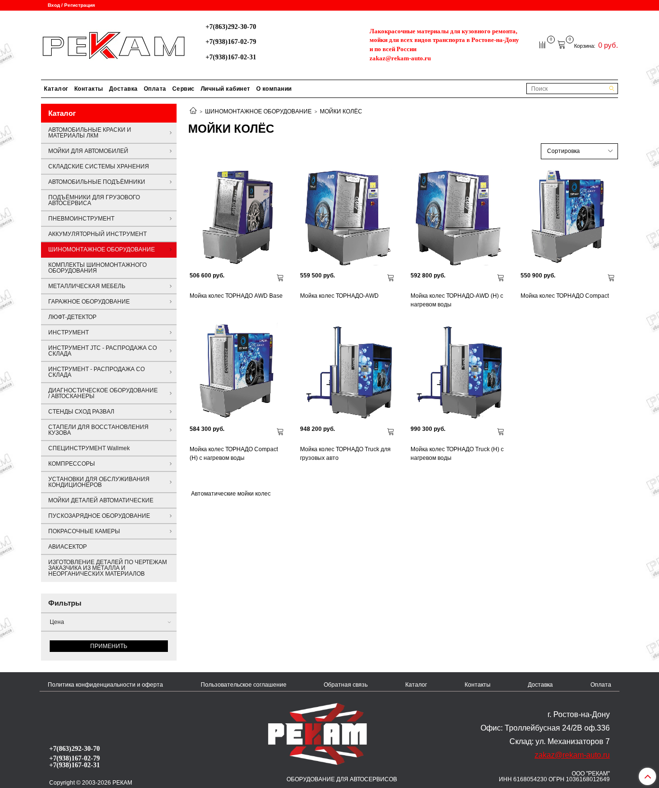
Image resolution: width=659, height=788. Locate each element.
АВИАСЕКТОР (67, 546)
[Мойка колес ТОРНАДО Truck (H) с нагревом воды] (459, 371)
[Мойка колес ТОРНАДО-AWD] (348, 217)
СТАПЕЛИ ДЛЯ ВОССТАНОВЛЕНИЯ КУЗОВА (98, 430)
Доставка (123, 88)
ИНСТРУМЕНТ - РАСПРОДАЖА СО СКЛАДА (96, 372)
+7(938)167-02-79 (231, 41)
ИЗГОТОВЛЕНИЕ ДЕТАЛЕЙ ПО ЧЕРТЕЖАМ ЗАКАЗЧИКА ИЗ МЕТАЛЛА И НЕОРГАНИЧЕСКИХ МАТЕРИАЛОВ (107, 568)
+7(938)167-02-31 (231, 57)
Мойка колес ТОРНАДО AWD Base (236, 295)
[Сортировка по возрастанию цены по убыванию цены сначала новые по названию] (579, 151)
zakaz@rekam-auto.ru (400, 58)
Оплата (155, 88)
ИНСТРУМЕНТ (68, 332)
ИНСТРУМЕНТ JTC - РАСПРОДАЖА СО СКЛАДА (102, 351)
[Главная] (193, 111)
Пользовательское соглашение (244, 684)
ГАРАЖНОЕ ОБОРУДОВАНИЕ (89, 301)
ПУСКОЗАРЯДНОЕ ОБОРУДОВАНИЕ (99, 515)
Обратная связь (346, 684)
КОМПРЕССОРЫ (71, 463)
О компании (274, 88)
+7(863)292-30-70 (231, 26)
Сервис (183, 88)
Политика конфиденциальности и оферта (105, 684)
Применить (108, 646)
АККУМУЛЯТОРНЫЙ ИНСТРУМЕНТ (97, 234)
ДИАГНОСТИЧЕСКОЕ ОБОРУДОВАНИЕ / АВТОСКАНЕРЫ (103, 393)
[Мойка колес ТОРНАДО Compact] (569, 217)
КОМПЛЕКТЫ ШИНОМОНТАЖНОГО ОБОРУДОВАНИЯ (97, 268)
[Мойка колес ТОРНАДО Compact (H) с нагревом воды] (238, 371)
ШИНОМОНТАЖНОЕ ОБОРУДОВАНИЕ (258, 111)
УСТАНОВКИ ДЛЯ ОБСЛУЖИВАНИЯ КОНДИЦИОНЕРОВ (99, 482)
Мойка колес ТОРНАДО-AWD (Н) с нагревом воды (457, 300)
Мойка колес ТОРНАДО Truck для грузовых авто (345, 453)
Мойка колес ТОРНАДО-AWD (339, 295)
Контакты (88, 88)
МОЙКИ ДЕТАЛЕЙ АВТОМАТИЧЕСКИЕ (100, 500)
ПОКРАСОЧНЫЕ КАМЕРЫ (84, 531)
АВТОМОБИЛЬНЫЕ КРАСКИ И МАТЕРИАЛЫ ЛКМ (89, 132)
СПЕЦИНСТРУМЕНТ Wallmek (89, 448)
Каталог (56, 88)
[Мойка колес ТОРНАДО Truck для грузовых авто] (348, 371)
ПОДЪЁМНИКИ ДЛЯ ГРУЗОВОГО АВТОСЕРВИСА (94, 200)
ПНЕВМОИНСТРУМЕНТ (81, 218)
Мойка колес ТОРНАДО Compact (565, 295)
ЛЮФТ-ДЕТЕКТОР (72, 317)
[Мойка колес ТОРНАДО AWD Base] (238, 217)
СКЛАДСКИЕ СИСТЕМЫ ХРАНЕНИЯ (98, 166)
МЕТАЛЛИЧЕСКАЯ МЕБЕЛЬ (86, 286)
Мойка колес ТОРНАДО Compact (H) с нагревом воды (234, 453)
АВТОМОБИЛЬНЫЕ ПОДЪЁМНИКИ (96, 182)
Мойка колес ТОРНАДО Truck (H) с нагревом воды (457, 453)
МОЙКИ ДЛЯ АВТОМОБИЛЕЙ (88, 151)
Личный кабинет (225, 88)
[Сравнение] (543, 44)
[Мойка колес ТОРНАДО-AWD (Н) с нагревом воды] (459, 217)
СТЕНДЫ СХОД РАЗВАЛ (81, 411)
